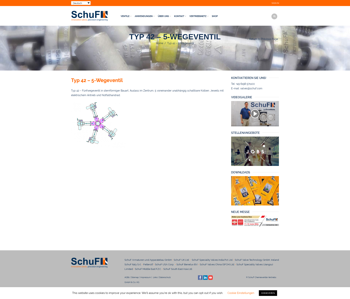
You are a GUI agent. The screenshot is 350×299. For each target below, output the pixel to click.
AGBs (127, 277)
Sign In (275, 3)
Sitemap (135, 277)
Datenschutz (166, 277)
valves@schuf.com (251, 88)
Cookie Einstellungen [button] (241, 293)
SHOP (215, 16)
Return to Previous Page (263, 39)
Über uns (163, 16)
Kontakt (179, 16)
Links (155, 277)
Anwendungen (144, 16)
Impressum (145, 277)
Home (159, 43)
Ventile (125, 16)
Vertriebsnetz (198, 16)
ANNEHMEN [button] (268, 293)
